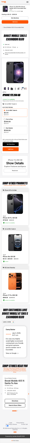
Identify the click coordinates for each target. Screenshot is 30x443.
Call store (15, 22)
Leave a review (7, 322)
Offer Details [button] (15, 440)
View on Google (12, 353)
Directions (15, 401)
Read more (15, 170)
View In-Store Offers (15, 405)
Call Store (10, 149)
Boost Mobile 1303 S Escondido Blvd (13, 27)
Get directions (15, 18)
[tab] (15, 440)
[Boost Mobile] (4, 2)
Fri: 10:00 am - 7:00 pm (11, 47)
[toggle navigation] (27, 2)
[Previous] (1, 393)
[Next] (28, 393)
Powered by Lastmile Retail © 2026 (15, 436)
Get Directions (11, 144)
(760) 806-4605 (11, 390)
